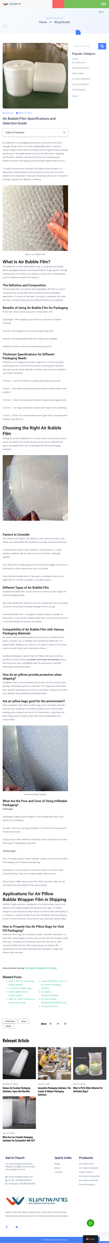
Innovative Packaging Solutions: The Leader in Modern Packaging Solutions (54, 1091)
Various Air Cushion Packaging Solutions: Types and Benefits (16, 1089)
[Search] (102, 46)
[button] (104, 4)
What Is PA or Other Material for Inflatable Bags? (88, 1089)
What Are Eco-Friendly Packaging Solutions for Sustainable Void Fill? (19, 1138)
